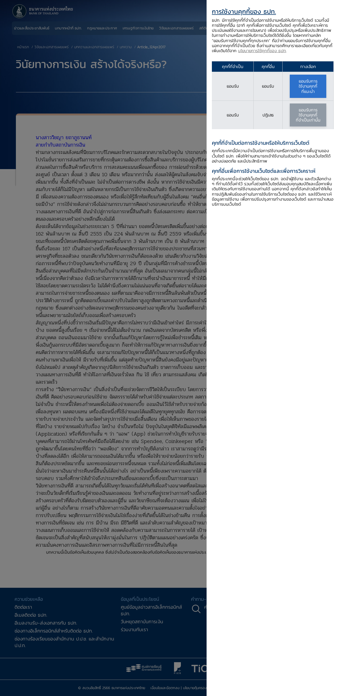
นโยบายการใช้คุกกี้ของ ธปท (262, 50)
